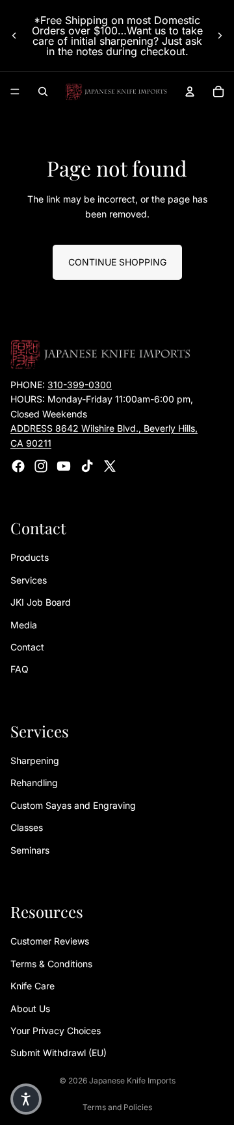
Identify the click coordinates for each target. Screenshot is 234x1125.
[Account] (190, 91)
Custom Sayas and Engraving (73, 805)
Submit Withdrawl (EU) (58, 1053)
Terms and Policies (117, 1107)
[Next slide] (219, 35)
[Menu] (15, 91)
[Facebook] (18, 466)
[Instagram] (41, 466)
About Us (30, 1008)
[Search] (43, 91)
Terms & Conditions (51, 963)
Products (29, 557)
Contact (27, 646)
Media (23, 624)
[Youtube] (64, 466)
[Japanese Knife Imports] (116, 91)
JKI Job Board (40, 602)
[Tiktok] (87, 466)
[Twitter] (110, 466)
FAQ (19, 669)
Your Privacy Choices (55, 1030)
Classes (26, 828)
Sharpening (34, 760)
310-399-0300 (79, 384)
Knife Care (32, 986)
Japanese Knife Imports (132, 1080)
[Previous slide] (14, 35)
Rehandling (34, 783)
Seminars (29, 850)
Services (28, 580)
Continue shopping (117, 261)
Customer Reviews (49, 941)
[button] (26, 1099)
